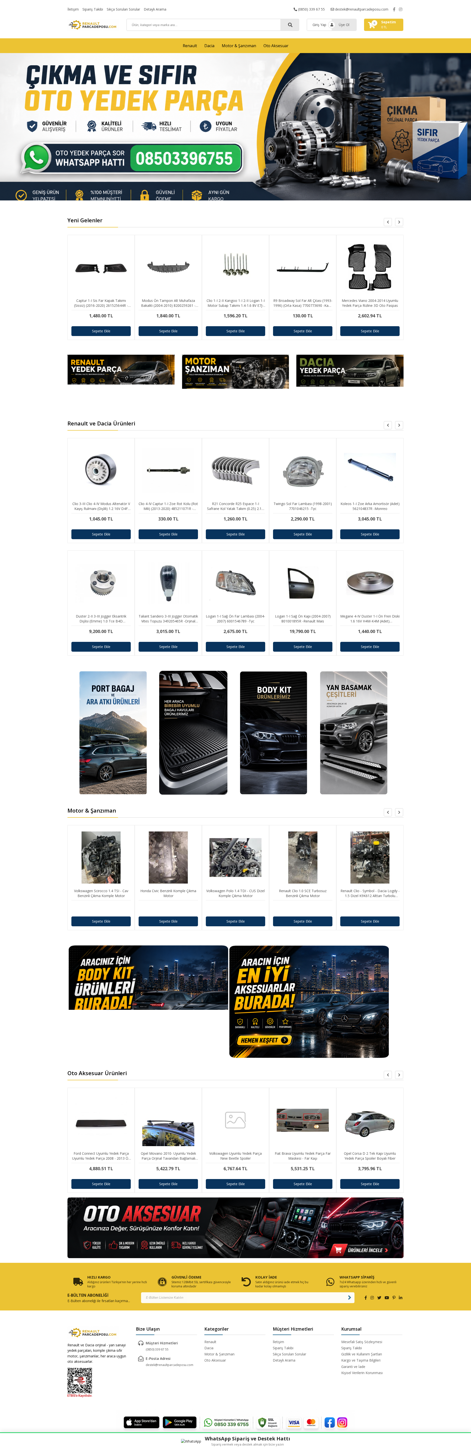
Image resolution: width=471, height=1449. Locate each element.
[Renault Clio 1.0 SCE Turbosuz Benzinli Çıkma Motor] (235, 908)
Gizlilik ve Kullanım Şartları (361, 1354)
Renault (190, 45)
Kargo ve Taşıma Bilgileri (360, 1360)
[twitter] (379, 1297)
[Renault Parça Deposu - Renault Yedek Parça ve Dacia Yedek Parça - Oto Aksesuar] (93, 25)
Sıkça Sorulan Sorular (123, 9)
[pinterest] (394, 1297)
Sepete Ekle (101, 331)
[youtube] (386, 1297)
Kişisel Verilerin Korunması (362, 1372)
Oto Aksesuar (275, 45)
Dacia (209, 45)
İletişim (73, 9)
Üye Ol (344, 24)
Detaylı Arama (155, 9)
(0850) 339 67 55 (311, 9)
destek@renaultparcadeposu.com (361, 9)
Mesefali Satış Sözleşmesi (361, 1341)
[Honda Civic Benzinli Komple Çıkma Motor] (101, 908)
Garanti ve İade (353, 1366)
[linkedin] (401, 1297)
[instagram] (401, 9)
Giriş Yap (319, 24)
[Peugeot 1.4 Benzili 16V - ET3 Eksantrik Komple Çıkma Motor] (370, 908)
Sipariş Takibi (92, 9)
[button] (399, 222)
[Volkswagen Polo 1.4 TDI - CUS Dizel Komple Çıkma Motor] (168, 908)
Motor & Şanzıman (239, 45)
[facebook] (394, 9)
